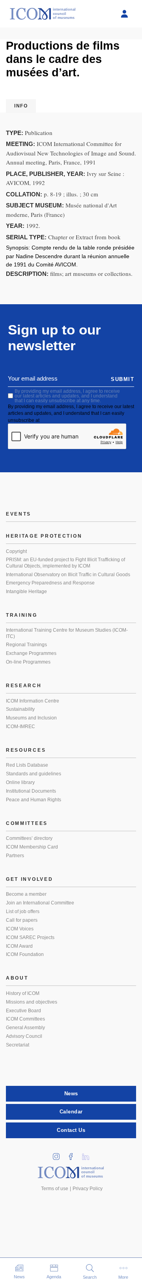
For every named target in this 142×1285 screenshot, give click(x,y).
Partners (15, 855)
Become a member (26, 894)
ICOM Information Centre (32, 701)
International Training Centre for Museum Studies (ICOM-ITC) (67, 633)
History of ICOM (22, 993)
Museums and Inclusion (31, 718)
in (59, 1154)
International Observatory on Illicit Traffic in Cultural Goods (68, 574)
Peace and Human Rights (33, 799)
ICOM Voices (20, 929)
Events (18, 514)
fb (74, 1154)
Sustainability (20, 709)
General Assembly (25, 1027)
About (17, 978)
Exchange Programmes (31, 653)
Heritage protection (44, 536)
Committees (27, 823)
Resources (26, 750)
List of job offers (22, 911)
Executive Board (23, 1010)
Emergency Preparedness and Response (50, 583)
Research (24, 685)
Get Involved (29, 879)
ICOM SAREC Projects (30, 937)
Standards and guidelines (33, 774)
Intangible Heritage (26, 591)
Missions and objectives (31, 1002)
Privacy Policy (88, 1188)
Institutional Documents (31, 791)
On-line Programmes (28, 662)
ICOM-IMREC (20, 726)
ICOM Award (19, 946)
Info (21, 106)
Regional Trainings (26, 644)
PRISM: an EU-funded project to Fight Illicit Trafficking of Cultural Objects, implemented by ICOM (65, 563)
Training (21, 615)
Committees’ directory (29, 838)
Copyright (16, 551)
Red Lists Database (27, 765)
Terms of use (54, 1188)
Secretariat (17, 1045)
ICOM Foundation (25, 954)
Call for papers (21, 920)
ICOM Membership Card (32, 847)
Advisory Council (24, 1036)
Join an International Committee (40, 903)
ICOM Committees (25, 1019)
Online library (20, 782)
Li (88, 1154)
